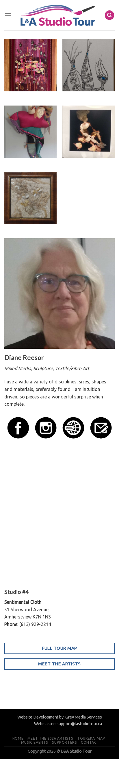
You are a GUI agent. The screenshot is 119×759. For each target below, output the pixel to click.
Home (17, 738)
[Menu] (7, 15)
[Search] (109, 15)
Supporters (64, 742)
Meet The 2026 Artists (50, 738)
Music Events (34, 742)
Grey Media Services (83, 717)
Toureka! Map (91, 738)
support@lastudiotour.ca (79, 723)
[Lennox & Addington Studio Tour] (58, 15)
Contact (90, 742)
